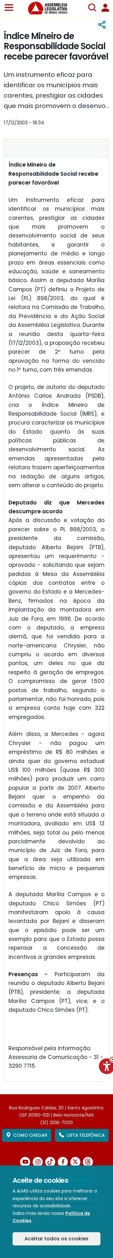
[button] (9, 8)
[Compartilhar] (102, 25)
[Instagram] (38, 1162)
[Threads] (88, 1162)
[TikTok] (50, 1162)
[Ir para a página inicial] (51, 8)
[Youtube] (25, 1162)
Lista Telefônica (86, 1135)
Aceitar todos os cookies (56, 1238)
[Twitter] (75, 1162)
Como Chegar (30, 1135)
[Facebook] (63, 1162)
